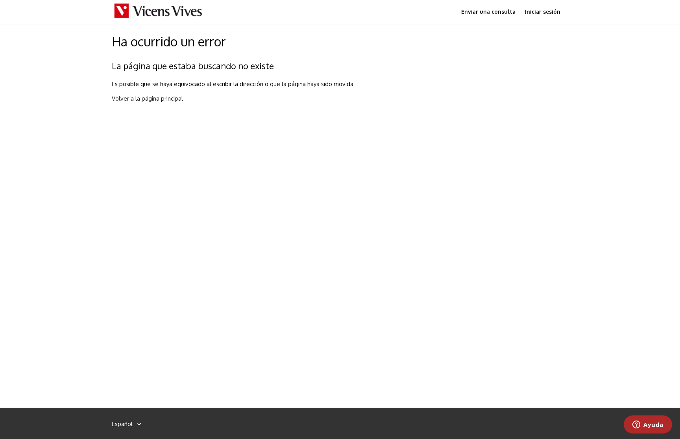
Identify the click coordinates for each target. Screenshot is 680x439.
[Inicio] (158, 16)
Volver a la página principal (147, 98)
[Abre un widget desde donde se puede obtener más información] (648, 425)
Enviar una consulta (488, 11)
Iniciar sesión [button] (542, 11)
